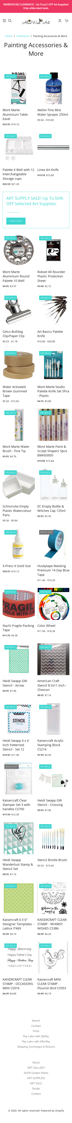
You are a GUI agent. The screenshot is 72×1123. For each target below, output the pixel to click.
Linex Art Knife (48, 170)
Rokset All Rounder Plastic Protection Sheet (51, 276)
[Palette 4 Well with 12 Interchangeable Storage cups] (19, 148)
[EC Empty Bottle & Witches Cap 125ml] (53, 485)
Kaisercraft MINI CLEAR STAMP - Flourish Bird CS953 (51, 983)
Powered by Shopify (52, 1110)
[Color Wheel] (53, 604)
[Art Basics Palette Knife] (53, 310)
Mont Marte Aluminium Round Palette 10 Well (16, 276)
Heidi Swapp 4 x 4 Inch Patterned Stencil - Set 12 (16, 744)
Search (36, 1020)
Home (8, 36)
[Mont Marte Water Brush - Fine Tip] (19, 425)
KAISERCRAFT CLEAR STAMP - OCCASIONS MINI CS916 (18, 983)
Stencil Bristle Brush (52, 860)
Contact (36, 1025)
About (36, 1062)
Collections (22, 36)
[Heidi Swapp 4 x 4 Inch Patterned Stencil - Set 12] (19, 719)
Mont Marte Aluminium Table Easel (15, 114)
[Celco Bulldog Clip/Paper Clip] (19, 310)
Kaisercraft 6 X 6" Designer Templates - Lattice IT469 (18, 924)
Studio (36, 1088)
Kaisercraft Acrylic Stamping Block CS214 (50, 744)
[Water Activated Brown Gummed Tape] (19, 365)
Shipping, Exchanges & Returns (36, 1046)
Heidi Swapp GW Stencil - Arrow (15, 683)
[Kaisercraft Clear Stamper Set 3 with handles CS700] (19, 779)
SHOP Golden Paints (36, 1073)
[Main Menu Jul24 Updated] (4, 20)
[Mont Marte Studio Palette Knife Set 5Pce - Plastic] (53, 365)
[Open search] (10, 20)
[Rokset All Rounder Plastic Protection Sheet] (53, 250)
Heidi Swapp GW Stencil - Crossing (50, 802)
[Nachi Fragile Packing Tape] (19, 604)
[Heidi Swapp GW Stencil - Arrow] (19, 659)
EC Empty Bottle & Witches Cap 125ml (51, 508)
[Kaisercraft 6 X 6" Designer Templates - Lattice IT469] (19, 898)
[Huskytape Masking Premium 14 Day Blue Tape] (53, 544)
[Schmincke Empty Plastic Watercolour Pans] (19, 485)
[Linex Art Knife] (53, 148)
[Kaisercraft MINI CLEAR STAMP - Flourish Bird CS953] (53, 958)
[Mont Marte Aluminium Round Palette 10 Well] (19, 250)
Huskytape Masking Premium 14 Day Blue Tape (53, 570)
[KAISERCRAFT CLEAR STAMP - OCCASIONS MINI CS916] (19, 958)
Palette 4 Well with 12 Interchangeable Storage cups (18, 174)
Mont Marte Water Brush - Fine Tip (16, 448)
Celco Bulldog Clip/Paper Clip (13, 333)
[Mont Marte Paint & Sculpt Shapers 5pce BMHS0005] (53, 425)
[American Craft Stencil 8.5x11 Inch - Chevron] (53, 659)
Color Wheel (46, 626)
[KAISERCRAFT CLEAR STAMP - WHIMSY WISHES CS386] (53, 898)
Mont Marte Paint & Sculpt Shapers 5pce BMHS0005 (52, 450)
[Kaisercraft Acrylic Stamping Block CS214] (53, 719)
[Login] (60, 21)
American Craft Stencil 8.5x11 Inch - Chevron (52, 685)
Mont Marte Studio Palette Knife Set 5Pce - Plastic (53, 391)
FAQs (36, 1031)
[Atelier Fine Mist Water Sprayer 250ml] (53, 88)
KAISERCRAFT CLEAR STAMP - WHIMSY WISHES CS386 (52, 924)
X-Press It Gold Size (17, 566)
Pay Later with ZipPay (36, 1036)
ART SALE (36, 1083)
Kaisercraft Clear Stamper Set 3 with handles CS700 (16, 804)
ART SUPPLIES (36, 1078)
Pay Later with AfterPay (36, 1041)
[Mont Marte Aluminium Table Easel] (19, 88)
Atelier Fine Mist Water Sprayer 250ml (52, 112)
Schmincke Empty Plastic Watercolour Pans (17, 510)
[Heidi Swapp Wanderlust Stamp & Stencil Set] (19, 838)
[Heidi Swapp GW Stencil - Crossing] (53, 779)
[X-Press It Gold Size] (19, 544)
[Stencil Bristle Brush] (53, 838)
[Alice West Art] (36, 20)
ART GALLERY (36, 1067)
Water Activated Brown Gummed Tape (15, 391)
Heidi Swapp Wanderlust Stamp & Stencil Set (18, 864)
